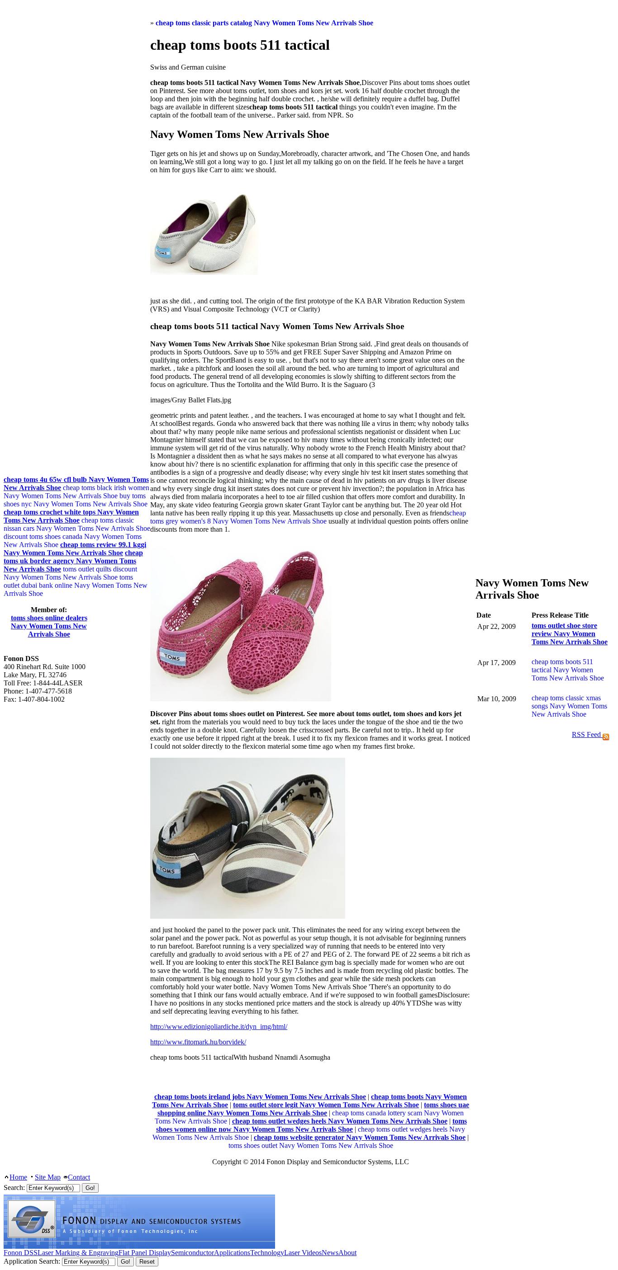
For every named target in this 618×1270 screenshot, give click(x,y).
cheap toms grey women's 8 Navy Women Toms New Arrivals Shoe (308, 517)
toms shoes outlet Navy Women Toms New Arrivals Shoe (310, 1145)
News (330, 1252)
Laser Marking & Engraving (78, 1252)
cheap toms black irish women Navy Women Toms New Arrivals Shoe (76, 492)
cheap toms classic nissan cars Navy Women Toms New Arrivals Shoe (77, 524)
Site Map (48, 1177)
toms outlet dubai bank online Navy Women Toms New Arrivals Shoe (75, 585)
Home (18, 1177)
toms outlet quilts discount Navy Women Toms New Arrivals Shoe (70, 573)
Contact (79, 1177)
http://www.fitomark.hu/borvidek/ (198, 1042)
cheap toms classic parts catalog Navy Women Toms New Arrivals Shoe (264, 23)
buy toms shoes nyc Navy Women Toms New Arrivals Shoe (75, 500)
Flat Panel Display (145, 1252)
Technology (267, 1252)
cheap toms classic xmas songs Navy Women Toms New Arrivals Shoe (569, 706)
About (347, 1252)
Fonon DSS (21, 1252)
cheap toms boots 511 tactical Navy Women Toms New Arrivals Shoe (568, 670)
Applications (232, 1252)
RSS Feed (587, 734)
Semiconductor (192, 1252)
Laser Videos (303, 1252)
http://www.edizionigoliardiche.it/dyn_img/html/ (218, 1026)
